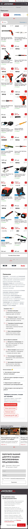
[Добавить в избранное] (12, 26)
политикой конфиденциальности (17, 478)
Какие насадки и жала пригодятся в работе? (13, 388)
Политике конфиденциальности (12, 521)
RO (24, 3)
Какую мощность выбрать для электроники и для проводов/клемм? (13, 383)
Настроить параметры (11, 525)
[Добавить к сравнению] (10, 26)
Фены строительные (10, 408)
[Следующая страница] (17, 259)
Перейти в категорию (10, 404)
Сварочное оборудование (8, 7)
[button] (22, 3)
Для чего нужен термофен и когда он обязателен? (14, 378)
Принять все (21, 525)
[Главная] (9, 4)
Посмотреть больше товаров (14, 255)
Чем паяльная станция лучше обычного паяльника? (12, 373)
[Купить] (12, 46)
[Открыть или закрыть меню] (2, 3)
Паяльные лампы (9, 411)
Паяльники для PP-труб (11, 415)
